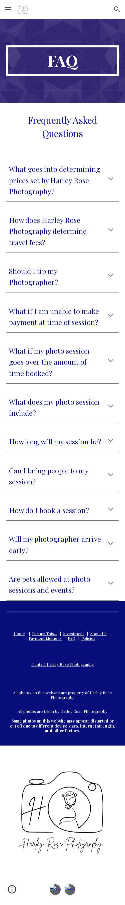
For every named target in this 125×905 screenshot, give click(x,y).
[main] (62, 60)
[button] (8, 9)
